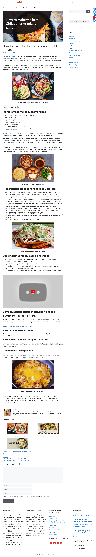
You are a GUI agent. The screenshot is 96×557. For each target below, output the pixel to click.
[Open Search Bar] (78, 2)
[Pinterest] (94, 17)
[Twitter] (94, 12)
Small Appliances (74, 62)
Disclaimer (52, 527)
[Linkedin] (94, 14)
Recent (85, 21)
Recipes (48, 2)
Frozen (71, 48)
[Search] (88, 11)
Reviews (32, 2)
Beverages (72, 38)
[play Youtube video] (33, 292)
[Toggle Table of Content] (18, 107)
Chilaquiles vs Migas (9, 56)
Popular (74, 21)
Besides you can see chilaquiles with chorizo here (17, 326)
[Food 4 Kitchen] (19, 2)
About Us (64, 2)
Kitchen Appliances (74, 55)
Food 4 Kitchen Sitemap (56, 530)
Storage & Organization (75, 65)
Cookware (72, 43)
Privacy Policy (53, 534)
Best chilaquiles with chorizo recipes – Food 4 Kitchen (17, 460)
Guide (55, 2)
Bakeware (71, 36)
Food (40, 2)
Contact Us (52, 525)
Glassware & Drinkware (75, 50)
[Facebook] (94, 9)
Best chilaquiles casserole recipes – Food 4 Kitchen (16, 458)
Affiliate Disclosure (54, 518)
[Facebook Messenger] (94, 20)
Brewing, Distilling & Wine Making (78, 41)
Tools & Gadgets (73, 67)
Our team (52, 532)
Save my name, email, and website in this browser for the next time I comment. (26, 496)
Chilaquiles (6, 133)
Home (25, 2)
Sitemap (73, 2)
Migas (11, 138)
